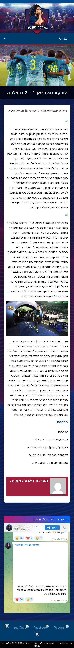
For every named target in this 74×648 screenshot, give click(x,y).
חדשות (11, 110)
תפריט (64, 38)
